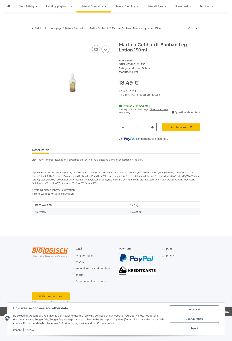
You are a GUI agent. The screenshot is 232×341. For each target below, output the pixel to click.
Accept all (194, 309)
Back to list (40, 28)
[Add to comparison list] (96, 49)
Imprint (17, 329)
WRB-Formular (84, 255)
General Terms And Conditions (94, 268)
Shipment (168, 255)
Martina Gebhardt (143, 68)
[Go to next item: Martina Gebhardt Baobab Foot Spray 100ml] (196, 28)
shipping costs (152, 94)
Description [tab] (40, 150)
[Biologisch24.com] (8, 6)
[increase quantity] (152, 127)
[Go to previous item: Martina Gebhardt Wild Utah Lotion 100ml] (189, 28)
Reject (194, 328)
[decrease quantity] (123, 127)
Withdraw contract (50, 296)
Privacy (29, 329)
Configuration (194, 318)
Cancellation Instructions (90, 281)
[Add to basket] (35, 40)
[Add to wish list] (105, 49)
